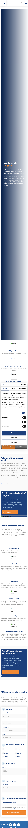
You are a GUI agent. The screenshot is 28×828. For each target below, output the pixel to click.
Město (4, 720)
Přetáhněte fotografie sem (9, 802)
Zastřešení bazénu (6, 752)
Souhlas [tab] (5, 388)
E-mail (4, 734)
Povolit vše (14, 432)
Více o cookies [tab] (22, 388)
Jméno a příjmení (7, 713)
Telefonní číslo (6, 727)
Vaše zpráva (5, 784)
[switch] (24, 417)
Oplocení (6, 756)
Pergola (19, 749)
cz (21, 2)
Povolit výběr (14, 437)
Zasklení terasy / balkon (21, 752)
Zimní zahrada (8, 749)
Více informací (8, 672)
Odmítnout (14, 442)
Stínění (19, 756)
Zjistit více (19, 446)
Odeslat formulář (13, 812)
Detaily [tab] (13, 388)
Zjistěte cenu (5, 446)
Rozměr (4, 767)
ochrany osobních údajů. (13, 808)
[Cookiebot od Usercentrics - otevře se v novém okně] (20, 384)
